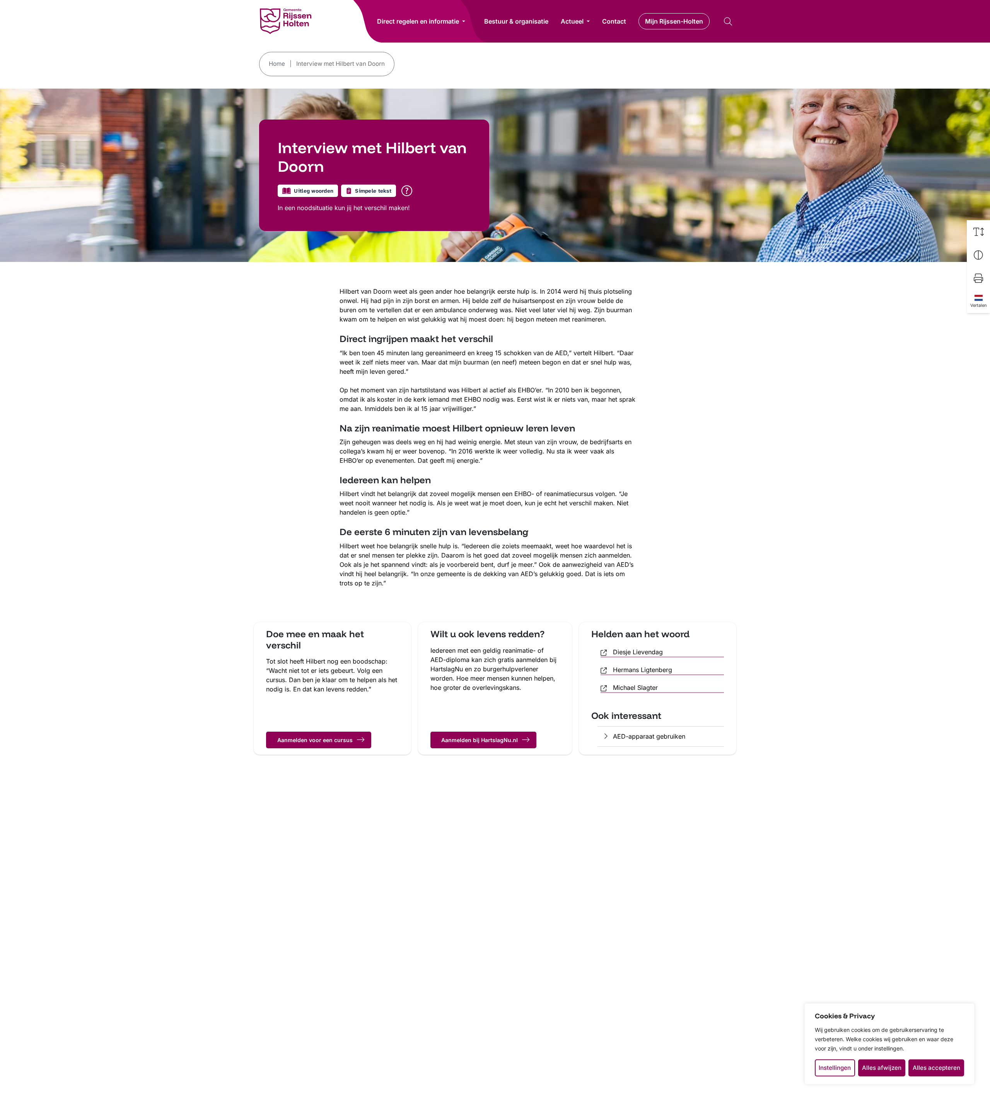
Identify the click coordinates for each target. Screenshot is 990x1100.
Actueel (572, 21)
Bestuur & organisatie (516, 21)
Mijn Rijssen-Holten (674, 21)
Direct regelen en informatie (418, 21)
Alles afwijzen (881, 1067)
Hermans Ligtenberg (642, 670)
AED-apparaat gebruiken (649, 736)
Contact (614, 21)
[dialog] (889, 1044)
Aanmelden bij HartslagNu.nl (479, 740)
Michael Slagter (635, 687)
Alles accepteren (936, 1067)
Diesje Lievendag (638, 652)
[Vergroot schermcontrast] (978, 255)
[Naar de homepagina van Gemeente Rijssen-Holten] (285, 21)
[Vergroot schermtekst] (978, 231)
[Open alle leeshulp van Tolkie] (406, 190)
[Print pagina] (978, 278)
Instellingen (835, 1067)
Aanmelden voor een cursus (315, 740)
